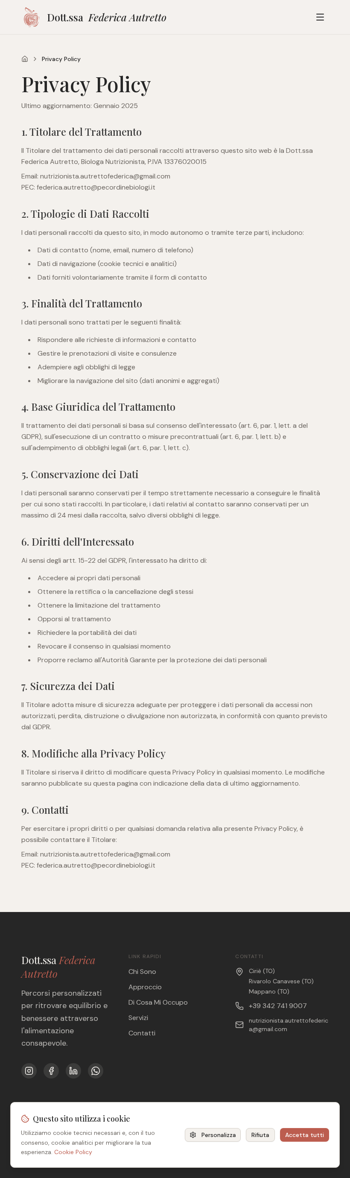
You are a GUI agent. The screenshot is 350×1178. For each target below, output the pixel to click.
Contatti (141, 1033)
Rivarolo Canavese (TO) (281, 981)
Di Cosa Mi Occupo (158, 1002)
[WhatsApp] (95, 1071)
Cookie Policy (73, 1152)
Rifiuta (260, 1135)
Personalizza (218, 1135)
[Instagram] (29, 1071)
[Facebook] (51, 1071)
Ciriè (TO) (262, 971)
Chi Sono (142, 971)
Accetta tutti (304, 1135)
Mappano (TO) (269, 991)
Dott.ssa (106, 17)
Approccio (145, 986)
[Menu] (320, 17)
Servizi (138, 1017)
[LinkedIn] (73, 1071)
